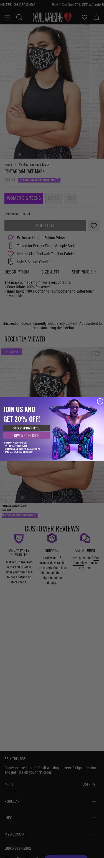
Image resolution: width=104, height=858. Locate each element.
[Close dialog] (100, 401)
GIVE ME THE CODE (26, 435)
